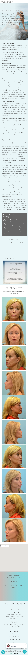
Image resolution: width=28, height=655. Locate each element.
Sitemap (14, 642)
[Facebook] (11, 581)
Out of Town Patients (14, 639)
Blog (14, 634)
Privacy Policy (14, 637)
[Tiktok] (17, 581)
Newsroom (14, 631)
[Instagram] (14, 581)
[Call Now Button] (3, 652)
